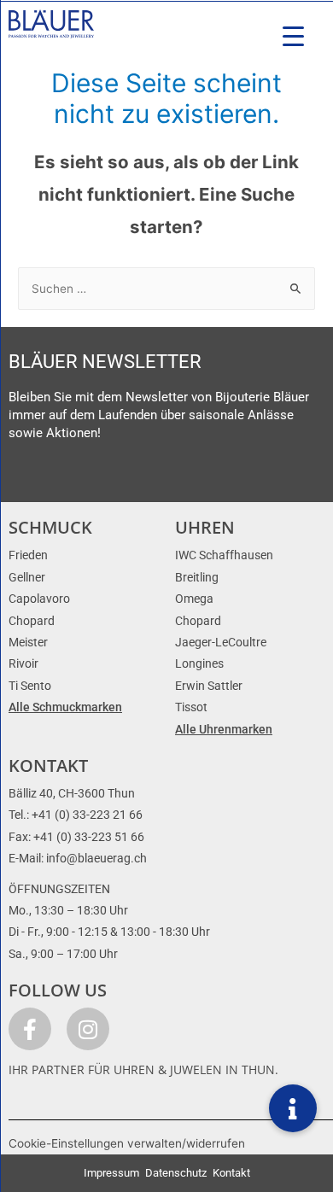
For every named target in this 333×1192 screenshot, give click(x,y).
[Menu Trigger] (293, 36)
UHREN (205, 527)
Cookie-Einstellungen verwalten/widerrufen (127, 1143)
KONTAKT (48, 765)
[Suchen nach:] (166, 288)
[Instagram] (88, 1029)
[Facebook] (30, 1029)
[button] (293, 1108)
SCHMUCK (50, 527)
